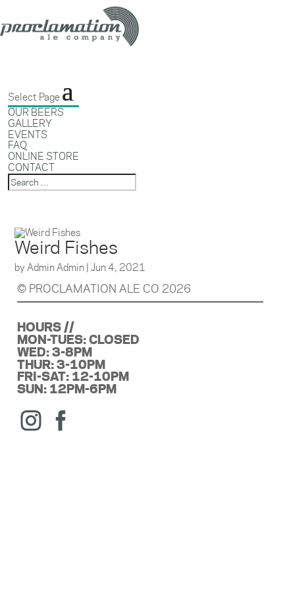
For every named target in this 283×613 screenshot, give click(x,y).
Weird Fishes (66, 247)
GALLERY (30, 123)
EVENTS (27, 134)
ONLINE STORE (43, 156)
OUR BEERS (36, 112)
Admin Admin (55, 267)
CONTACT (31, 167)
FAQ (17, 145)
